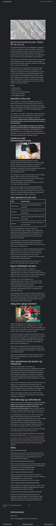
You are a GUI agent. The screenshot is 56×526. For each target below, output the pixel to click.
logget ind (20, 518)
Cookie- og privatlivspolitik (45, 1)
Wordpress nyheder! (28, 524)
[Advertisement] (28, 12)
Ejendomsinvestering (17, 505)
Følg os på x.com (48, 524)
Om (52, 1)
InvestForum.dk (7, 1)
